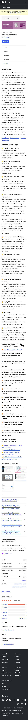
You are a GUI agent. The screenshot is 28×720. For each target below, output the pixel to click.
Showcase (18, 654)
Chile (6, 696)
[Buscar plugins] (18, 18)
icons (20, 584)
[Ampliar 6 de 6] (24, 482)
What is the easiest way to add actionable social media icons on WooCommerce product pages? (11, 507)
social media (23, 587)
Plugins (17, 659)
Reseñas (5, 51)
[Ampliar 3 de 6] (11, 484)
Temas (17, 656)
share (24, 584)
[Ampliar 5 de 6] (24, 476)
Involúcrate (18, 667)
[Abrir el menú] (25, 2)
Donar (17, 673)
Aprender (4, 667)
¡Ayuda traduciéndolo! (15, 12)
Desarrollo (6, 59)
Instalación (6, 55)
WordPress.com (7, 681)
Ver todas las (22, 618)
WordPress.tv (6, 675)
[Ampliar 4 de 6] (24, 468)
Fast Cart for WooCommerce (12, 450)
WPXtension (7, 37)
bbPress (5, 686)
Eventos (17, 670)
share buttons (15, 587)
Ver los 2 (24, 580)
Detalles (5, 47)
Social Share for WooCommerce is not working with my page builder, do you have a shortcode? (11, 532)
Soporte (5, 64)
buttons (16, 584)
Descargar (5, 41)
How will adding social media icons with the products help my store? (12, 525)
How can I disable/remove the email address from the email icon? (11, 519)
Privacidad (5, 662)
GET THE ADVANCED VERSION (13, 349)
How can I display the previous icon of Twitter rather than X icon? (11, 513)
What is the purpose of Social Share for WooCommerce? (10, 500)
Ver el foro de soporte (8, 630)
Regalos (18, 675)
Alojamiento (5, 659)
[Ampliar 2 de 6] (11, 475)
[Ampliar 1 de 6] (11, 468)
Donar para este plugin (8, 644)
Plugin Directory (6, 7)
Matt (4, 683)
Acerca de (4, 654)
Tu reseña (4, 618)
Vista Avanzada (6, 591)
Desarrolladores (6, 673)
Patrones (17, 662)
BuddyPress (6, 689)
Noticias (4, 656)
